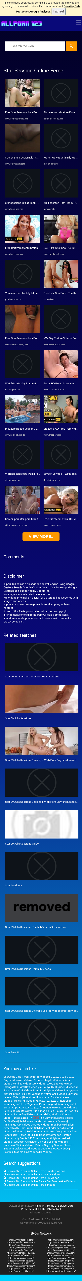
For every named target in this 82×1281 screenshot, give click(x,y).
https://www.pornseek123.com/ (61, 1247)
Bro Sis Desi (11, 1121)
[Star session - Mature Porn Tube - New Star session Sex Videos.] (61, 106)
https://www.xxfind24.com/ (21, 1268)
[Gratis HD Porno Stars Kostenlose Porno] (61, 377)
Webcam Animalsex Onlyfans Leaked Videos (40, 1141)
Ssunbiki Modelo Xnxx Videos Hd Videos (28, 1152)
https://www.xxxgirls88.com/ (61, 1240)
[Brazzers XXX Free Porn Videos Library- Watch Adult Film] (61, 422)
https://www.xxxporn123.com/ (21, 1266)
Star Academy (13, 885)
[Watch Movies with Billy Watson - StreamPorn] (61, 151)
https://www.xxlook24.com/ (21, 1271)
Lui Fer (26, 1094)
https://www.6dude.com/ (21, 1247)
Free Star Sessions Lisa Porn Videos (26, 112)
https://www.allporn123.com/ (61, 1255)
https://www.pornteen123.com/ (61, 1253)
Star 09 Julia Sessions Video (22, 843)
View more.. (41, 536)
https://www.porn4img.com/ (61, 1268)
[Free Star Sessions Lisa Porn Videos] (22, 106)
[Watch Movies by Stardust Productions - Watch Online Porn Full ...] (22, 377)
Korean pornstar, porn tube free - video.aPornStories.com (39, 519)
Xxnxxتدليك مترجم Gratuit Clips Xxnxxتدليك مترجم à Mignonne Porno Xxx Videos (41, 1105)
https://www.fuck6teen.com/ (61, 1245)
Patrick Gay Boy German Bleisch (53, 1145)
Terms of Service (57, 1205)
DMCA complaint (13, 621)
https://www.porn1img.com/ (61, 1260)
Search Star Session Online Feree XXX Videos (33, 1174)
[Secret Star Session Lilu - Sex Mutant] (22, 151)
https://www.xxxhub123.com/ (21, 1263)
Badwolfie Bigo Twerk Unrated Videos (26, 1076)
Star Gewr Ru (12, 1052)
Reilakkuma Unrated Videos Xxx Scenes (43, 1121)
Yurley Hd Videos (24, 1100)
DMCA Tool (54, 1209)
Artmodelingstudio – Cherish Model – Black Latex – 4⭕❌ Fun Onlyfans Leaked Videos (38, 1116)
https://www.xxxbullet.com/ (21, 1260)
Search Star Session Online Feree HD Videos (32, 1178)
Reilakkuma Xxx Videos (40, 1131)
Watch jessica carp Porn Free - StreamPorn (30, 473)
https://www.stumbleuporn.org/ (61, 1271)
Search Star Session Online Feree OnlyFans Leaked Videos (41, 1181)
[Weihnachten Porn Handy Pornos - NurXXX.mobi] (61, 196)
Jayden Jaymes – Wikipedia (60, 473)
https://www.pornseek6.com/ (61, 1250)
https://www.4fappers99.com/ (21, 1242)
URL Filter (40, 1209)
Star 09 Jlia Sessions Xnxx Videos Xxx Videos (32, 676)
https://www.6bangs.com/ (21, 1245)
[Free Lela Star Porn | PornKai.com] (61, 287)
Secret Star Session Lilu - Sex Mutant (27, 157)
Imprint (41, 1205)
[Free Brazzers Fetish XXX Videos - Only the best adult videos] (61, 513)
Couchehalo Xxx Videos (55, 1148)
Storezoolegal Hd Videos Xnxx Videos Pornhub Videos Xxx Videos (37, 1081)
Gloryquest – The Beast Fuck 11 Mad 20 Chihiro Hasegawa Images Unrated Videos (40, 1135)
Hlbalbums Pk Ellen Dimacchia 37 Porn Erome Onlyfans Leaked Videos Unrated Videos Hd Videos (39, 1128)
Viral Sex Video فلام (31, 1087)
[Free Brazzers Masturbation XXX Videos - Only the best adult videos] (22, 242)
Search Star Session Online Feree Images (30, 1184)
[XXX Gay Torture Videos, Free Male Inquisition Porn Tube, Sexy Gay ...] (61, 332)
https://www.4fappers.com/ (21, 1240)
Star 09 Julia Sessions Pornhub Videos (28, 969)
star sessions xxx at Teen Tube (23, 203)
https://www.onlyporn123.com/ (61, 1258)
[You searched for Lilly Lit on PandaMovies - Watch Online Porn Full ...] (22, 287)
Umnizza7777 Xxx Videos (18, 1145)
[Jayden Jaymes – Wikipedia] (61, 467)
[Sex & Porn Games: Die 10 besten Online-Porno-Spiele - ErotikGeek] (61, 242)
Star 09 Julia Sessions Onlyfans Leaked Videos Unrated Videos (42, 1010)
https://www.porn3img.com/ (61, 1266)
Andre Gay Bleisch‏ (24, 1114)
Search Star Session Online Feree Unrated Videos (35, 1171)
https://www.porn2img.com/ (61, 1263)
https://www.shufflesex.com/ (21, 1255)
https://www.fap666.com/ (21, 1250)
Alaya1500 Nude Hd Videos (60, 1087)
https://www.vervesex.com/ (21, 1258)
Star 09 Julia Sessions (18, 718)
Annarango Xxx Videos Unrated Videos (26, 1124)
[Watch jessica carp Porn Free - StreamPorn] (22, 467)
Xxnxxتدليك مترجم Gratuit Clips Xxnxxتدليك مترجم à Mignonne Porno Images (37, 1102)
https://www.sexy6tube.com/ (61, 1242)
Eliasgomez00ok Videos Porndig (23, 1090)
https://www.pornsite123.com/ (21, 1253)
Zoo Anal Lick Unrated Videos (21, 1148)
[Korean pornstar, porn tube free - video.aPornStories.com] (22, 513)
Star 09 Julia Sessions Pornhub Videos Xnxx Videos (35, 927)
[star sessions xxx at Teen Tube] (22, 196)
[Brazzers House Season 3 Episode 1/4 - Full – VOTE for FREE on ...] (22, 422)
